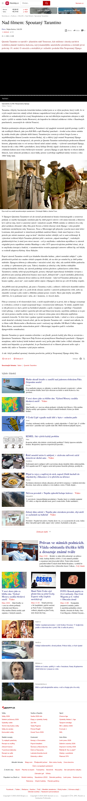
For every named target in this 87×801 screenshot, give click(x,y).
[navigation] (3, 3)
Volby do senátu (7, 729)
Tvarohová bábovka (9, 750)
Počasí (28, 404)
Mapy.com (28, 762)
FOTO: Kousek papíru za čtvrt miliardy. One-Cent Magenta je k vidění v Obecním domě (71, 595)
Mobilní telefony (27, 777)
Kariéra (32, 789)
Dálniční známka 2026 (67, 743)
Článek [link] (4, 59)
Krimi (27, 420)
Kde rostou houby (55, 762)
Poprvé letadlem (36, 743)
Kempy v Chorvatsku (38, 740)
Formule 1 (63, 729)
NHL (61, 732)
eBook (70, 30)
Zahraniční (29, 496)
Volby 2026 (6, 716)
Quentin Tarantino (30, 365)
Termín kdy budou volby (10, 726)
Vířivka (48, 773)
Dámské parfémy (55, 777)
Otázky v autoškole (66, 753)
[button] (43, 73)
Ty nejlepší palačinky (9, 740)
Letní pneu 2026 (65, 740)
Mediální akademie (49, 789)
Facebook (9, 789)
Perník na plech (7, 756)
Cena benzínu (69, 762)
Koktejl (28, 480)
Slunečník (49, 770)
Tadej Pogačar (36, 726)
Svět (27, 518)
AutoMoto (29, 461)
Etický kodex (62, 789)
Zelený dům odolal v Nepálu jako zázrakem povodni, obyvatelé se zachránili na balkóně (55, 513)
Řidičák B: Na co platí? (67, 750)
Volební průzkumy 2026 (10, 719)
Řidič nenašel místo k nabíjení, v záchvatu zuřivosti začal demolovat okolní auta (52, 456)
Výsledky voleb (7, 723)
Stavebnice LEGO (41, 777)
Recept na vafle (7, 753)
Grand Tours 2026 (37, 732)
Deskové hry (77, 777)
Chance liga (63, 716)
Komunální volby (8, 732)
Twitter (17, 789)
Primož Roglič (35, 729)
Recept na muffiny (8, 743)
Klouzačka (58, 770)
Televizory (29, 781)
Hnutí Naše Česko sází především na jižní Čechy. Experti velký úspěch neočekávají (43, 595)
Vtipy (27, 439)
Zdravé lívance (7, 747)
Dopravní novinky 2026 (67, 747)
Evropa (28, 385)
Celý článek (80, 566)
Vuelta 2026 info (36, 716)
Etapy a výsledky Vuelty (39, 719)
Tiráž (38, 789)
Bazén (18, 770)
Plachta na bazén (28, 770)
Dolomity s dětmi (36, 756)
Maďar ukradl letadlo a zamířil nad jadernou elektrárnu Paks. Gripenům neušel (54, 381)
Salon (19, 365)
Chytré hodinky (40, 781)
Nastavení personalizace (50, 792)
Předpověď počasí (40, 762)
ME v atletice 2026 (66, 726)
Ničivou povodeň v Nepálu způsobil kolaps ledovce (49, 493)
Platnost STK (64, 756)
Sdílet (78, 30)
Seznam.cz (79, 3)
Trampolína (40, 770)
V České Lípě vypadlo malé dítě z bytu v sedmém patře (51, 417)
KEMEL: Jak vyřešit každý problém (42, 436)
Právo (4, 29)
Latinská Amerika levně (39, 753)
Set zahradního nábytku (72, 770)
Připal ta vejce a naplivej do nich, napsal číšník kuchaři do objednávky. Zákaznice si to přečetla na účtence (53, 475)
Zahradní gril (39, 773)
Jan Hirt (33, 723)
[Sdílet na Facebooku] (81, 359)
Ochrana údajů (73, 789)
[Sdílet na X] (84, 359)
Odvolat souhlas (34, 792)
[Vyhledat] (46, 3)
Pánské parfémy (53, 781)
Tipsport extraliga (65, 723)
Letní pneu (67, 777)
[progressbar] (43, 95)
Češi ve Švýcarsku (37, 750)
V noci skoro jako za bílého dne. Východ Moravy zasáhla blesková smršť (52, 400)
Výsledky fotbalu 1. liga (67, 719)
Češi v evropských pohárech (43, 766)
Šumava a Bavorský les (39, 747)
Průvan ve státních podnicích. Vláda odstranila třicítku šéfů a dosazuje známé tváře (61, 547)
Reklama (25, 789)
